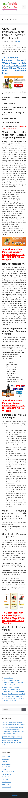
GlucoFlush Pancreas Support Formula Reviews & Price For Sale (13, 33)
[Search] (24, 709)
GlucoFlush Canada (14, 689)
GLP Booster (6, 766)
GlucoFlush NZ (6, 691)
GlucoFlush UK (12, 698)
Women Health (6, 787)
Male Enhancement (8, 772)
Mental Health (6, 774)
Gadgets (4, 761)
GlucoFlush (5, 682)
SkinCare (5, 779)
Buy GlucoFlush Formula (11, 680)
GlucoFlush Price (13, 694)
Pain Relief (5, 777)
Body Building (6, 756)
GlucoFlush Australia (8, 687)
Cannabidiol (5, 759)
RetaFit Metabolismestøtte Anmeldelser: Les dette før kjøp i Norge (12, 742)
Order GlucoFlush (11, 701)
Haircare (4, 769)
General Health (8, 678)
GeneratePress (14, 795)
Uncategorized (6, 782)
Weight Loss (6, 784)
